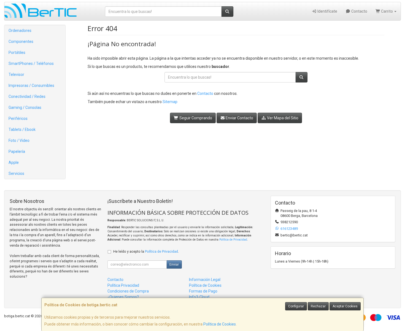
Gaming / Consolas (25, 107)
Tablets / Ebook (22, 129)
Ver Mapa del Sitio (282, 118)
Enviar (174, 264)
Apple (14, 162)
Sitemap (170, 102)
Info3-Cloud (199, 297)
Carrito (387, 11)
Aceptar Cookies (345, 306)
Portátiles (17, 52)
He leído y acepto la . (146, 251)
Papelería (17, 151)
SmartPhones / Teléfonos (31, 63)
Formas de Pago (203, 291)
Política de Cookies (219, 324)
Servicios (16, 173)
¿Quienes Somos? (123, 297)
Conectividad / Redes (27, 96)
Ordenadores (20, 30)
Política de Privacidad (233, 239)
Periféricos (18, 118)
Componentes (21, 41)
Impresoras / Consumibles (31, 85)
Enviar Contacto (239, 118)
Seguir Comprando (195, 118)
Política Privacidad (123, 285)
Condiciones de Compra (128, 291)
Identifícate (327, 11)
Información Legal (204, 279)
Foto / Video (19, 140)
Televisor (16, 74)
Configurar (296, 306)
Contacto (358, 11)
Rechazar (318, 306)
